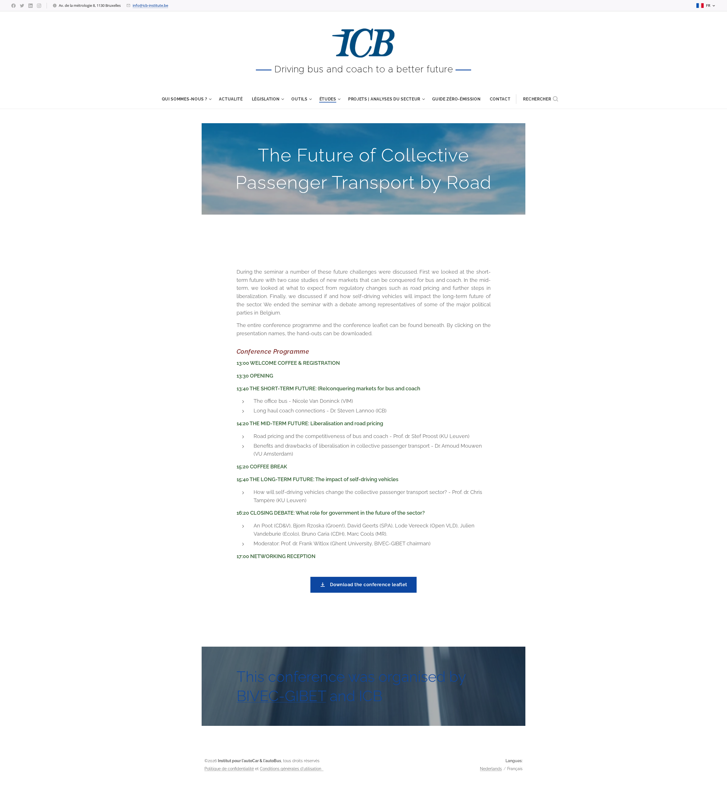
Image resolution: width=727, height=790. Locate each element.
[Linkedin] (30, 6)
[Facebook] (13, 6)
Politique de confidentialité (229, 768)
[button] (540, 99)
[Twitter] (22, 6)
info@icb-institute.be (150, 5)
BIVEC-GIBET (281, 696)
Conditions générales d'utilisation (291, 768)
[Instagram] (39, 6)
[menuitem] (188, 99)
